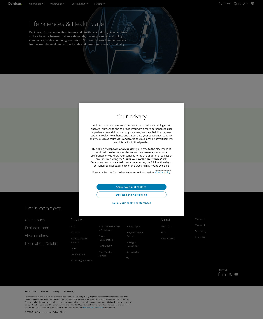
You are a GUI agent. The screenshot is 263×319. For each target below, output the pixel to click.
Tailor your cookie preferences (131, 203)
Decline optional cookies (131, 194)
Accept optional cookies (131, 186)
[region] (131, 159)
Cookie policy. (163, 172)
